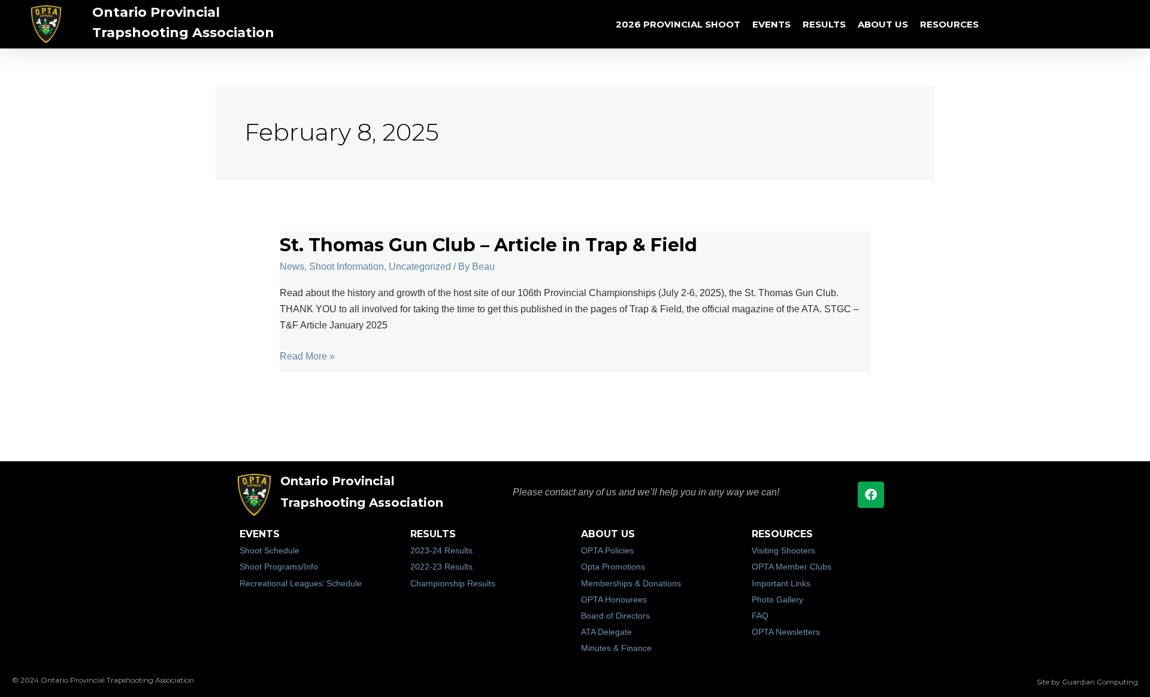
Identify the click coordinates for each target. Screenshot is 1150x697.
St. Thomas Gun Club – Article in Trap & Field (488, 245)
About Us (883, 24)
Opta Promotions (613, 566)
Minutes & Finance (616, 648)
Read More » (307, 356)
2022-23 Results (441, 566)
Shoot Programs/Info (279, 566)
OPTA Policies (607, 550)
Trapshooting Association (183, 33)
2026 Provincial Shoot (678, 24)
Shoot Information (346, 266)
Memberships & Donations (631, 583)
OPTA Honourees (614, 599)
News (292, 266)
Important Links (781, 583)
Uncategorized (420, 266)
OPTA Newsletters (786, 632)
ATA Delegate (606, 632)
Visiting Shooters (783, 550)
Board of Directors (615, 615)
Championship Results (452, 583)
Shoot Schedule (269, 550)
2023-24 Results (441, 550)
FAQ (760, 615)
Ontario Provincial (156, 12)
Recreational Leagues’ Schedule (301, 583)
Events (771, 24)
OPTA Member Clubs (791, 566)
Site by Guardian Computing (1087, 681)
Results (824, 24)
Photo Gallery (777, 599)
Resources (949, 24)
